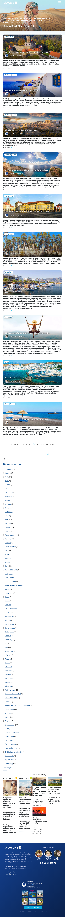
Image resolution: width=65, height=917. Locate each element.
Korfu (7, 481)
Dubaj (7, 597)
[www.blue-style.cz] (13, 848)
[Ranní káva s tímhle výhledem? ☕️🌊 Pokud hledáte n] (32, 901)
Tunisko (8, 527)
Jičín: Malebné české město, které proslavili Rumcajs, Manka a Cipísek (27, 212)
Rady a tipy (9, 764)
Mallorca (8, 523)
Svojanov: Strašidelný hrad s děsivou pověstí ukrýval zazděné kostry (27, 52)
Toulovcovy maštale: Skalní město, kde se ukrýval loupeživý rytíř (26, 250)
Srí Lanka (8, 686)
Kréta (7, 477)
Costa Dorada (10, 628)
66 (26, 444)
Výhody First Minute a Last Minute (18, 705)
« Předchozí (15, 444)
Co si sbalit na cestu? (13, 694)
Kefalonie (8, 496)
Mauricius (8, 678)
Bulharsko (8, 512)
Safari (7, 729)
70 (41, 444)
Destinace (8, 74)
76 (47, 444)
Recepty (8, 713)
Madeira (8, 636)
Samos (7, 485)
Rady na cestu (10, 690)
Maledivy (8, 667)
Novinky (8, 702)
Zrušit (5, 770)
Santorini (8, 508)
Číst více (6, 68)
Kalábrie (8, 558)
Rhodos (12, 403)
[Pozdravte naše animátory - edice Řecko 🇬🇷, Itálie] (40, 901)
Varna (7, 520)
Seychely (8, 674)
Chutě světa (9, 709)
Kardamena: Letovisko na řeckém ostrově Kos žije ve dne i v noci (26, 288)
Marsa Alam (9, 578)
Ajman (7, 601)
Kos (11, 272)
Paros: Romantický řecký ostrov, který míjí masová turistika (24, 378)
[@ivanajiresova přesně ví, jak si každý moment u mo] (25, 901)
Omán (7, 663)
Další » (52, 444)
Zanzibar (8, 671)
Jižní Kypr (8, 655)
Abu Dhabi (9, 593)
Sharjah (8, 589)
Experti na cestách (12, 733)
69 (37, 444)
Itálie (6, 551)
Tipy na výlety (9, 36)
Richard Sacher (13, 253)
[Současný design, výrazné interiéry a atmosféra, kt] (25, 893)
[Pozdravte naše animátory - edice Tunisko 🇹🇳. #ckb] (40, 893)
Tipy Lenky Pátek (11, 748)
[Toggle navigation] (59, 2)
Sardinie (8, 562)
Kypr (6, 647)
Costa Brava (9, 624)
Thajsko (8, 659)
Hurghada (8, 574)
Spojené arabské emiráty (14, 585)
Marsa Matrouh (10, 582)
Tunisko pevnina (11, 535)
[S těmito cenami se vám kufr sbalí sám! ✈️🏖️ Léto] (32, 893)
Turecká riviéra (10, 547)
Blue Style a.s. (45, 912)
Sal (6, 643)
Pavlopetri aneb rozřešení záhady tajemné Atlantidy (21, 90)
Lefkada (8, 504)
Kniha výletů (9, 736)
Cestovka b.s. (9, 740)
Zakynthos (9, 492)
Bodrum (8, 543)
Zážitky (7, 717)
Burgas (7, 516)
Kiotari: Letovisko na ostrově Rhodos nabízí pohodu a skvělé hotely (26, 419)
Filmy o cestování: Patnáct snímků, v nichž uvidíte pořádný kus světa (27, 333)
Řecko (14, 74)
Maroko (7, 612)
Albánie (8, 682)
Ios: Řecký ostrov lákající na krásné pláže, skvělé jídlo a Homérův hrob (27, 170)
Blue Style (12, 55)
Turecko (8, 539)
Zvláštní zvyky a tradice (14, 752)
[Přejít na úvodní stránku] (32, 3)
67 (30, 444)
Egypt (7, 566)
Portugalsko (9, 632)
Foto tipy (8, 721)
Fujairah (8, 605)
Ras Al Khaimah (11, 609)
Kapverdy (8, 640)
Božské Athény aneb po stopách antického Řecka (21, 130)
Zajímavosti (8, 317)
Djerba (7, 531)
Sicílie (7, 554)
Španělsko (9, 616)
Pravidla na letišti (11, 698)
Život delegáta (10, 744)
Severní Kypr (9, 651)
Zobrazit (7, 768)
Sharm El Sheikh (11, 570)
